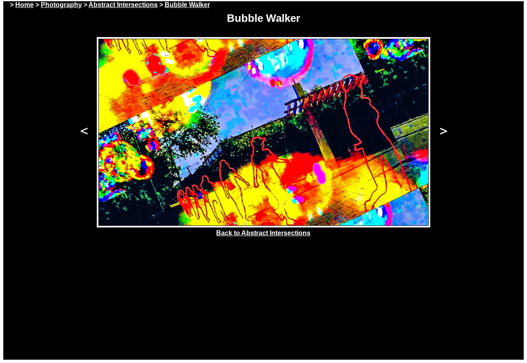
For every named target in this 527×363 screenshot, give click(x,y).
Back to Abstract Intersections (263, 233)
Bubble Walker (187, 4)
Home (24, 4)
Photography (61, 4)
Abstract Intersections (123, 4)
